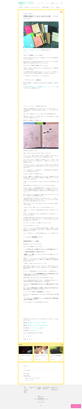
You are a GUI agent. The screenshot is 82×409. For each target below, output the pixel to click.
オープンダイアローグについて (35, 7)
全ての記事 (20, 7)
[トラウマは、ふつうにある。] (25, 350)
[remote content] (41, 97)
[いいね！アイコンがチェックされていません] (26, 380)
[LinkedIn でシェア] (28, 336)
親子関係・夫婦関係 (45, 7)
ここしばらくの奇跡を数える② (56, 356)
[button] (62, 7)
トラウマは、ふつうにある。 (25, 355)
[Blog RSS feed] (61, 12)
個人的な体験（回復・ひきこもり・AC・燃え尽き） (35, 332)
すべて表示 (61, 344)
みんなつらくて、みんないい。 (40, 356)
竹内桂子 (25, 392)
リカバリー (52, 7)
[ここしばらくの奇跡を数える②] (56, 350)
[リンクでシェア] (30, 336)
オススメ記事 (26, 7)
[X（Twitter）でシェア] (26, 336)
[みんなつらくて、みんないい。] (41, 350)
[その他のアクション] (58, 13)
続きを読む (58, 7)
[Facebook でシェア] (23, 336)
